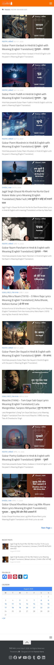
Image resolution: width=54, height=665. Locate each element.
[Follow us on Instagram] (10, 657)
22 (41, 608)
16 (48, 604)
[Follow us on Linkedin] (43, 657)
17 (6, 608)
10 (6, 604)
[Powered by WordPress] (19, 651)
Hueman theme (39, 652)
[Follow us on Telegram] (39, 657)
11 (13, 604)
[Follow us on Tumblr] (34, 657)
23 (48, 608)
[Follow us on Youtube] (24, 657)
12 (20, 604)
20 (27, 608)
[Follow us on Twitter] (20, 657)
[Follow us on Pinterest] (29, 657)
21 (34, 608)
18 (13, 608)
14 (34, 604)
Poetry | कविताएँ (7, 41)
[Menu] (50, 3)
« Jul (3, 618)
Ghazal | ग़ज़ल (6, 188)
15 (41, 604)
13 (27, 604)
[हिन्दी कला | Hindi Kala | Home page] (9, 3)
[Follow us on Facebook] (15, 657)
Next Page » (46, 528)
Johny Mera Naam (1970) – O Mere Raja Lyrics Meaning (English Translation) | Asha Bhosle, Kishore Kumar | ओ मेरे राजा (26, 300)
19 (20, 608)
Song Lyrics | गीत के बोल (10, 292)
